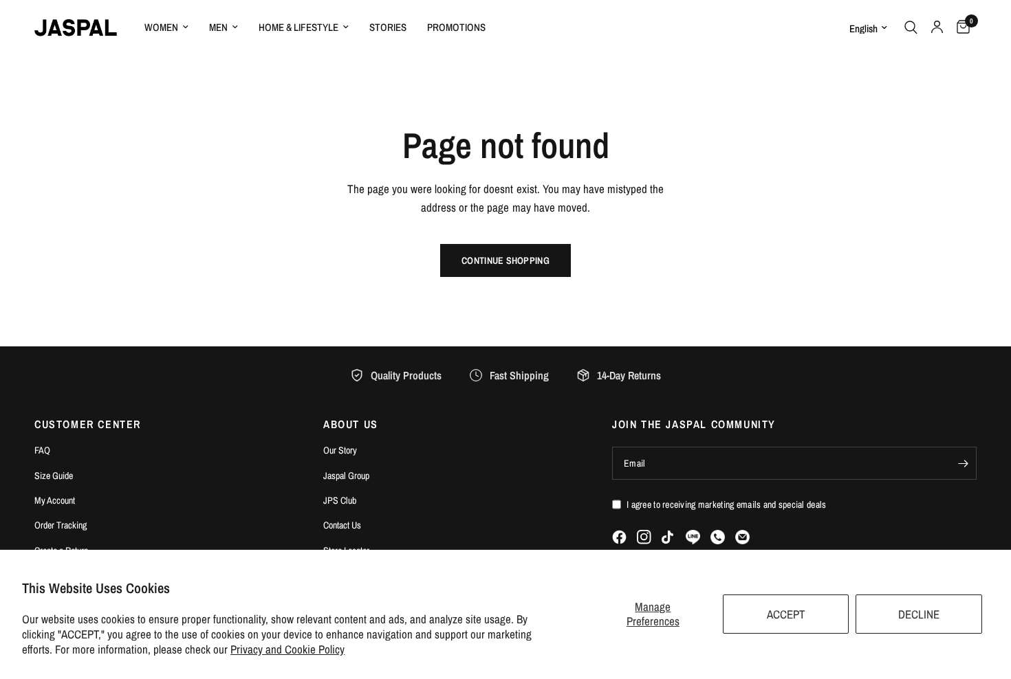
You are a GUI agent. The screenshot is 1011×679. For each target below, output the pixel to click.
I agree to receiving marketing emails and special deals (726, 504)
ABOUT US (350, 424)
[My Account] (937, 27)
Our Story (340, 450)
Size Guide (53, 475)
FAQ (42, 450)
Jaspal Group (346, 475)
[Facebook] (619, 537)
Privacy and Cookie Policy (287, 649)
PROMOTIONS (456, 27)
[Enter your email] (963, 463)
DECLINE (918, 614)
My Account (54, 500)
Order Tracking (60, 525)
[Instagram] (644, 537)
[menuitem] (166, 27)
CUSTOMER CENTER (87, 424)
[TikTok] (668, 537)
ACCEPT (786, 614)
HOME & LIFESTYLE (298, 27)
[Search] (911, 27)
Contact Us (342, 525)
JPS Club (339, 500)
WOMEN (161, 27)
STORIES (387, 27)
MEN (218, 27)
